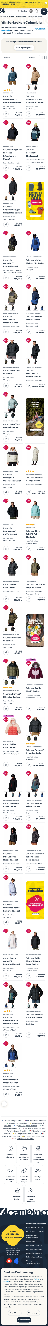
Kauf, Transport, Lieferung (35, 1231)
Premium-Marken (17, 1198)
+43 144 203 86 (12, 1234)
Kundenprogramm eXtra (34, 1245)
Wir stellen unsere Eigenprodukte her (38, 1158)
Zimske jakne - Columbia (36, 1128)
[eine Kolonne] (42, 57)
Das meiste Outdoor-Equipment (31, 1199)
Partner (36, 1279)
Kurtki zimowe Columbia (17, 1131)
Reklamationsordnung (34, 1253)
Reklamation (30, 1241)
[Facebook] (16, 1261)
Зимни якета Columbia (11, 1128)
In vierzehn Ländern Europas (24, 1179)
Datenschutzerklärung (34, 1257)
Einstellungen (33, 1313)
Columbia (5, 30)
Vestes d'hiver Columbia (11, 1136)
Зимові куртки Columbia (27, 1126)
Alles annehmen (24, 1320)
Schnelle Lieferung (10, 1156)
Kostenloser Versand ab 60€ (10, 1179)
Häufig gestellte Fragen (34, 1227)
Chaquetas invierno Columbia (27, 1134)
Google (5, 1281)
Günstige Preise (37, 1178)
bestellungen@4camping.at (13, 1237)
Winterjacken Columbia (35, 1136)
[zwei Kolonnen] (45, 57)
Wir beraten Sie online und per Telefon (24, 1157)
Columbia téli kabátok (19, 1123)
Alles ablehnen (14, 1313)
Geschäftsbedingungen (34, 1249)
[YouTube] (9, 1261)
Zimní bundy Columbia (14, 1121)
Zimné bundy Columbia (37, 1121)
